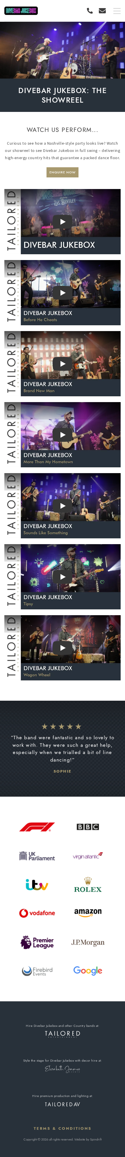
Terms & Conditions (63, 1128)
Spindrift (95, 1139)
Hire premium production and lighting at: (62, 1096)
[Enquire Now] (102, 10)
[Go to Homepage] (21, 11)
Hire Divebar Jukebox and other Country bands (60, 1025)
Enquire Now (62, 172)
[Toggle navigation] (117, 11)
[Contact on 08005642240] (91, 11)
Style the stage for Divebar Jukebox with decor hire (60, 1060)
